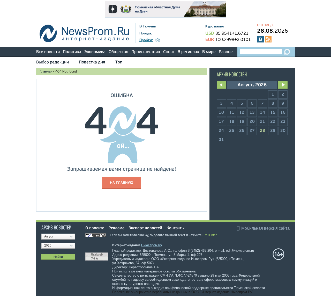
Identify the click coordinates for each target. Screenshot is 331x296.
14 (262, 113)
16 (282, 113)
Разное (226, 52)
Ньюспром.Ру (151, 245)
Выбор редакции (52, 62)
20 (252, 122)
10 (221, 113)
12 (241, 113)
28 (262, 131)
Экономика (95, 52)
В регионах (188, 52)
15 (272, 113)
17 (221, 122)
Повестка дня (92, 62)
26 (241, 131)
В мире (209, 52)
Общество (118, 52)
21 (262, 122)
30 (282, 131)
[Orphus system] (97, 235)
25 (231, 131)
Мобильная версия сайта (265, 228)
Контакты (175, 228)
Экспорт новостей (145, 228)
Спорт (169, 52)
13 (252, 113)
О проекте (94, 228)
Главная (46, 71)
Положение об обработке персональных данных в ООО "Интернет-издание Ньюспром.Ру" (182, 292)
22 (272, 122)
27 (252, 131)
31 (221, 140)
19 (241, 122)
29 (272, 131)
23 (282, 122)
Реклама (116, 228)
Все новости (48, 52)
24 (221, 131)
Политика (72, 52)
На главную (121, 183)
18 (231, 122)
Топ (118, 62)
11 (231, 113)
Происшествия (145, 52)
